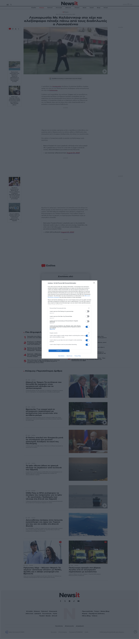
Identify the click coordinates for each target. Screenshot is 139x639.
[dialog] (69, 319)
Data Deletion (61, 355)
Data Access (69, 355)
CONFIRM (59, 350)
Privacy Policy (78, 355)
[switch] (87, 311)
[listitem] (69, 308)
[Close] (94, 283)
